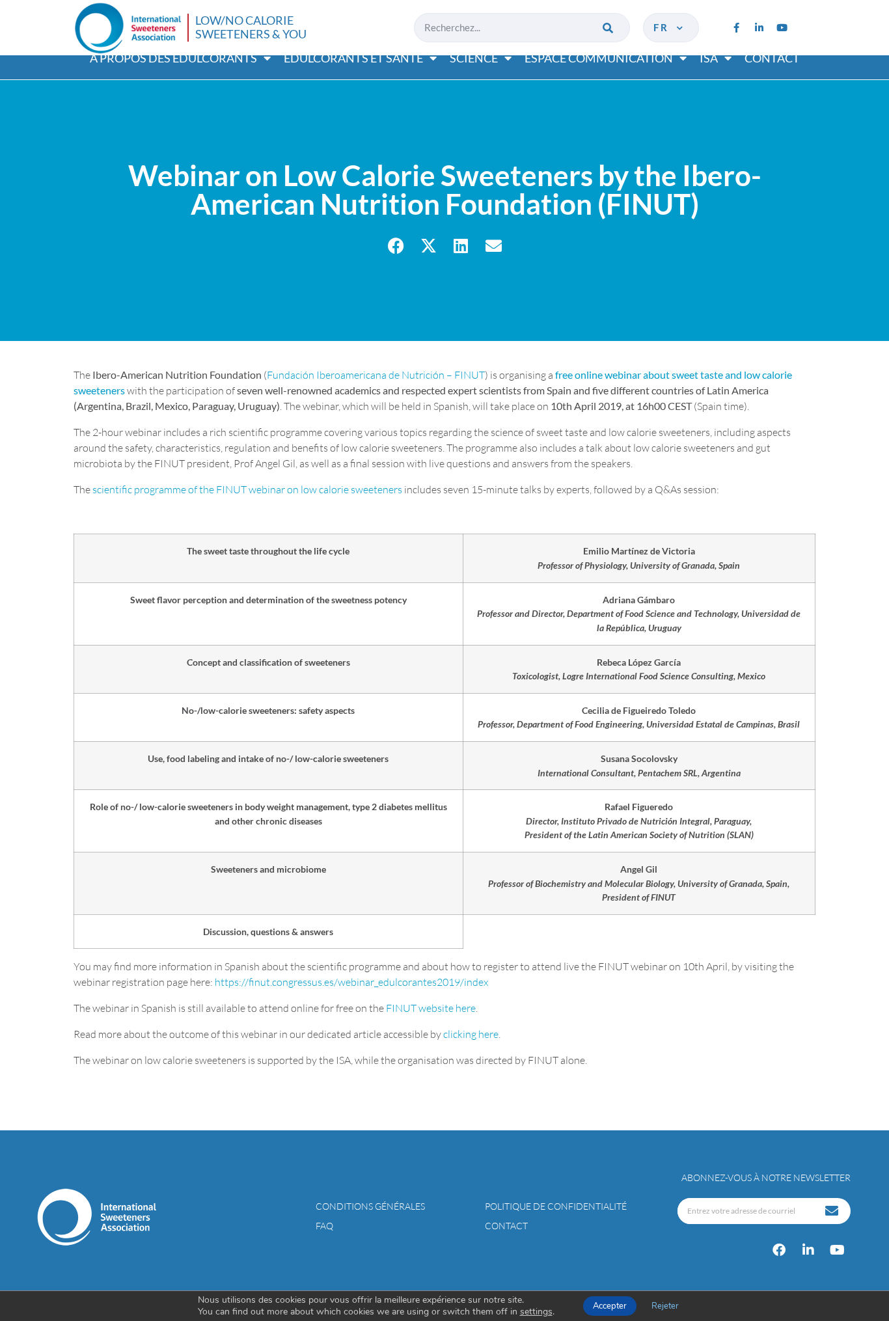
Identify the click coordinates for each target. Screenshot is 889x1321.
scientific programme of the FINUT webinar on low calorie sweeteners (247, 489)
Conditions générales (370, 1206)
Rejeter (665, 1306)
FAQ (324, 1225)
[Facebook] (779, 1250)
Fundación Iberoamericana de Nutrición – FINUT (376, 374)
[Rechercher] (608, 28)
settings (536, 1312)
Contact (772, 58)
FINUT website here (431, 1008)
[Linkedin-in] (759, 27)
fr (663, 27)
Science (474, 58)
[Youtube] (781, 27)
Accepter (610, 1306)
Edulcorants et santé (353, 58)
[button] (396, 245)
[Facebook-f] (736, 27)
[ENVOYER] (833, 1211)
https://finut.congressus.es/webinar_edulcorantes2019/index (351, 981)
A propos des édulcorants (173, 58)
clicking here (471, 1034)
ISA (709, 58)
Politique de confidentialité (556, 1206)
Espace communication (599, 58)
